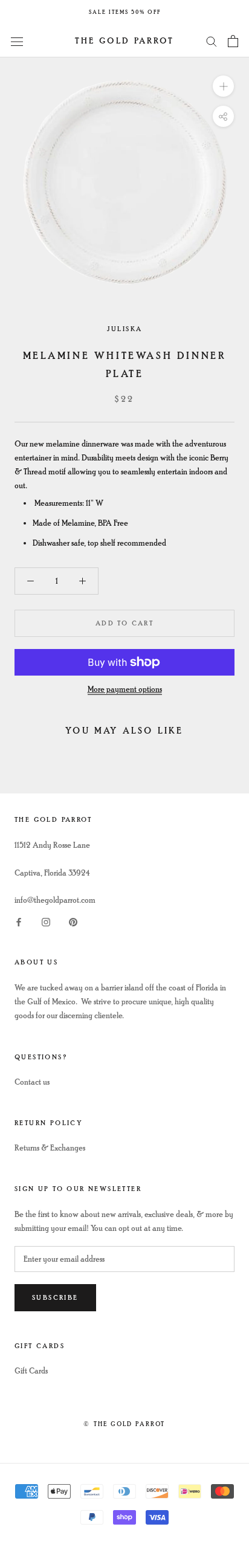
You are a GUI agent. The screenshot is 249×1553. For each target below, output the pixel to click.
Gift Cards (31, 1371)
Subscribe (55, 1297)
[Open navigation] (17, 40)
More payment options (125, 689)
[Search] (211, 41)
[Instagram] (46, 921)
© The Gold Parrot (124, 1424)
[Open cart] (233, 41)
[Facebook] (19, 921)
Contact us (32, 1082)
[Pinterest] (73, 921)
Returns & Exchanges (50, 1148)
